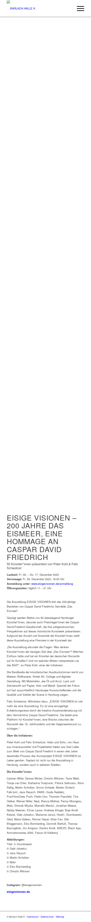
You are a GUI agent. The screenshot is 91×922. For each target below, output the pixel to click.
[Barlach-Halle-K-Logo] (38, 8)
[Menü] (78, 8)
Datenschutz (47, 916)
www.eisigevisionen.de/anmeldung (52, 584)
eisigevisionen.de (18, 892)
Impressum (33, 916)
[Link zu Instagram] (81, 916)
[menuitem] (78, 8)
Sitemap (60, 916)
